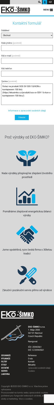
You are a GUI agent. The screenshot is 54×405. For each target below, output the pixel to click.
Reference (32, 355)
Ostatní (5, 368)
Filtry (4, 361)
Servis (4, 371)
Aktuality (31, 365)
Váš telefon (6, 68)
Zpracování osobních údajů (39, 368)
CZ (50, 2)
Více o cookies (26, 399)
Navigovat (32, 341)
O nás (30, 358)
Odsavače (6, 355)
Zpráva (9, 81)
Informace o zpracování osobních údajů (27, 110)
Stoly (4, 365)
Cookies (31, 371)
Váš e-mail (10, 56)
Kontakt (31, 361)
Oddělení (5, 30)
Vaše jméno (11, 43)
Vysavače (5, 358)
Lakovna (5, 374)
